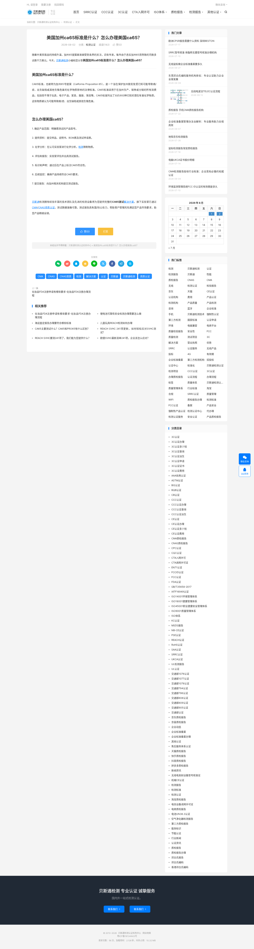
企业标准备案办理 (181, 736)
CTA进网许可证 (179, 562)
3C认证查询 (177, 451)
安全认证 (192, 416)
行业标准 (192, 388)
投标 (170, 354)
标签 (170, 382)
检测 (80, 146)
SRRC (171, 348)
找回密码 (59, 4)
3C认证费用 (177, 470)
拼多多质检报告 (179, 765)
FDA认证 (176, 581)
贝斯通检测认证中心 (215, 382)
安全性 (191, 331)
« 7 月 (171, 247)
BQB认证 (176, 490)
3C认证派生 (177, 456)
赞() (117, 44)
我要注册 (46, 4)
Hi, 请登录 (32, 4)
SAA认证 (176, 649)
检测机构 (173, 302)
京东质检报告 (178, 717)
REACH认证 (177, 639)
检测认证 (68, 22)
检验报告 (211, 285)
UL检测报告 (177, 664)
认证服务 (192, 348)
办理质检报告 (175, 376)
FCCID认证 (177, 572)
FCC (209, 331)
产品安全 (211, 405)
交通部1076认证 (180, 673)
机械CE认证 (177, 780)
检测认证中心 (194, 411)
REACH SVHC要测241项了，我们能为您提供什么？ (63, 337)
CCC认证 (107, 12)
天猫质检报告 (178, 751)
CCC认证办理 (178, 504)
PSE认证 (176, 635)
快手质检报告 (178, 755)
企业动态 (176, 726)
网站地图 (147, 933)
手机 (170, 314)
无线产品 (211, 348)
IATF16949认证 (180, 591)
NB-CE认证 (177, 630)
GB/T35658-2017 (181, 586)
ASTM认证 (177, 480)
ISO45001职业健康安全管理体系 (189, 606)
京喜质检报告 (178, 722)
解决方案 (129, 201)
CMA (34, 207)
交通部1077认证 (180, 678)
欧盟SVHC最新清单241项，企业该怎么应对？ (125, 337)
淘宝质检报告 (178, 799)
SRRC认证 (90, 12)
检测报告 (195, 12)
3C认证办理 (177, 441)
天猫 (189, 291)
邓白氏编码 (177, 862)
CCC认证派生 (178, 514)
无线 (170, 285)
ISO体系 (159, 12)
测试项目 (192, 336)
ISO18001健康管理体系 (184, 601)
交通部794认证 (179, 688)
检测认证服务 (175, 416)
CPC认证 (176, 548)
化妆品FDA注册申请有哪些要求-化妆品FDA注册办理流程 (61, 293)
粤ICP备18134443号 (127, 936)
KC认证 (175, 620)
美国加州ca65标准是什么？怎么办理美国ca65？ (94, 37)
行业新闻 (176, 838)
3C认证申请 (177, 461)
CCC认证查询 (178, 509)
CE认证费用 (177, 533)
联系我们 (114, 909)
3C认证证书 (177, 465)
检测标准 (211, 399)
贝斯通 (35, 201)
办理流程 (211, 376)
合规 (170, 393)
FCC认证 (173, 405)
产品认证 (211, 297)
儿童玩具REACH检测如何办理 (116, 322)
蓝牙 (189, 308)
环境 (170, 325)
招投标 (210, 359)
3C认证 (123, 12)
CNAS (41, 207)
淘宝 (209, 388)
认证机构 (173, 297)
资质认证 (50, 207)
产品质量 (192, 302)
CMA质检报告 (178, 538)
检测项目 (173, 371)
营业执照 (192, 342)
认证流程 (192, 376)
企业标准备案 (175, 359)
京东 (170, 291)
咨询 (170, 308)
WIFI (170, 399)
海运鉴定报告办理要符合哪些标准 (53, 322)
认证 (103, 276)
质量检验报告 (175, 331)
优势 (209, 342)
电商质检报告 (178, 809)
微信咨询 (220, 4)
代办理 (210, 411)
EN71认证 (176, 567)
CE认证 (211, 291)
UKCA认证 (177, 659)
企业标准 (211, 308)
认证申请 (211, 319)
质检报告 (177, 12)
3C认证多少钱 (179, 446)
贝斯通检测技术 (195, 314)
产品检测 (211, 302)
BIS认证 (175, 485)
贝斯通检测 (62, 60)
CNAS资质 (65, 276)
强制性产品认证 (176, 411)
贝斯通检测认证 (215, 365)
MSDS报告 (177, 625)
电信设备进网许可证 (182, 804)
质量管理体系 (175, 388)
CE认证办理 (177, 523)
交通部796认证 (179, 693)
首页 (76, 12)
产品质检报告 (214, 416)
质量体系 (192, 382)
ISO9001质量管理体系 (183, 610)
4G (189, 354)
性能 (209, 274)
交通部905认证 (179, 707)
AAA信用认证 (178, 475)
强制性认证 (213, 314)
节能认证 (176, 833)
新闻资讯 (176, 770)
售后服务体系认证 (181, 746)
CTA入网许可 (141, 12)
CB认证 (175, 494)
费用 (189, 297)
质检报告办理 (194, 399)
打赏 (105, 231)
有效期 (210, 354)
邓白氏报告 (177, 857)
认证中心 (173, 365)
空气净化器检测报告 (182, 818)
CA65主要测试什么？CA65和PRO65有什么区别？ (62, 328)
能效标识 (176, 828)
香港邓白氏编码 (179, 867)
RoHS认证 (176, 644)
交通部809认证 (179, 702)
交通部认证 (177, 712)
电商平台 (211, 325)
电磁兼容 (192, 325)
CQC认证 (176, 552)
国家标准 (192, 319)
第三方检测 (174, 319)
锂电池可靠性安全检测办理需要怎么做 (120, 313)
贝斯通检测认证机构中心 (37, 12)
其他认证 (213, 12)
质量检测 (173, 336)
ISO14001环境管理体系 (184, 596)
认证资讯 (176, 842)
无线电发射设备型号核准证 (185, 775)
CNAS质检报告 (179, 543)
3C (208, 336)
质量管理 (211, 393)
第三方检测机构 (195, 359)
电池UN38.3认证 (180, 813)
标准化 (191, 365)
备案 (189, 405)
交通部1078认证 (180, 683)
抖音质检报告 (178, 760)
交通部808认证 (179, 697)
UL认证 (175, 668)
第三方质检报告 (179, 823)
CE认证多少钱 (179, 528)
